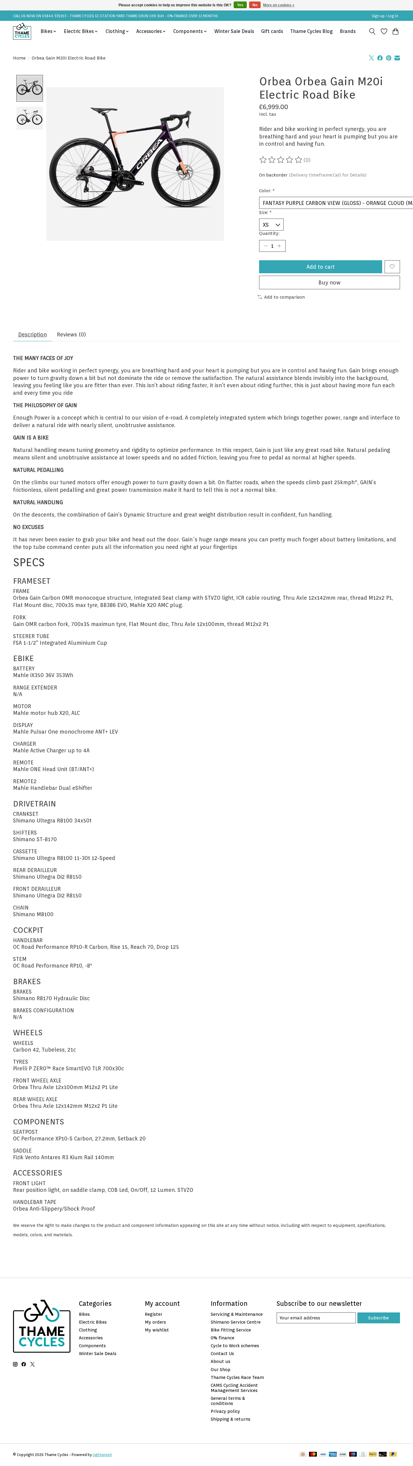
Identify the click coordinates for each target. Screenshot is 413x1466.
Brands (348, 31)
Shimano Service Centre (236, 1322)
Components (92, 1345)
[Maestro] (353, 1455)
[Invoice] (363, 1455)
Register (153, 1314)
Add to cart (321, 267)
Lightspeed (102, 1454)
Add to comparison (284, 297)
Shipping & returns (230, 1419)
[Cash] (303, 1455)
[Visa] (323, 1455)
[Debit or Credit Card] (383, 1455)
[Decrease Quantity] (266, 246)
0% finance (222, 1337)
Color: (267, 190)
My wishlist (157, 1329)
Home (19, 57)
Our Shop (220, 1369)
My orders (155, 1322)
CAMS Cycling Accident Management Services (234, 1388)
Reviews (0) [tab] (71, 334)
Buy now (329, 282)
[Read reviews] (281, 160)
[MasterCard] (313, 1455)
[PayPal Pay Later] (393, 1455)
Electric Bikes (93, 1322)
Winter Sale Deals (234, 31)
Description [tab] (32, 334)
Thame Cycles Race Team (237, 1377)
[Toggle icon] (372, 31)
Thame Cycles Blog (311, 31)
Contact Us (222, 1353)
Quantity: (269, 233)
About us (220, 1361)
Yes (240, 5)
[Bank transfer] (343, 1455)
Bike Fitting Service (231, 1329)
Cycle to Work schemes (235, 1345)
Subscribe (378, 1317)
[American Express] (333, 1455)
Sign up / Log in (385, 16)
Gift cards (272, 31)
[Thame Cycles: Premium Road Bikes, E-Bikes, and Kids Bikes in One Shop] (22, 31)
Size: (265, 212)
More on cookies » (278, 5)
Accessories (91, 1337)
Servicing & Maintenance (237, 1314)
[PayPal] (373, 1455)
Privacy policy (225, 1411)
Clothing (88, 1329)
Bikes (84, 1314)
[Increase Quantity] (279, 246)
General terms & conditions (228, 1401)
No (254, 5)
